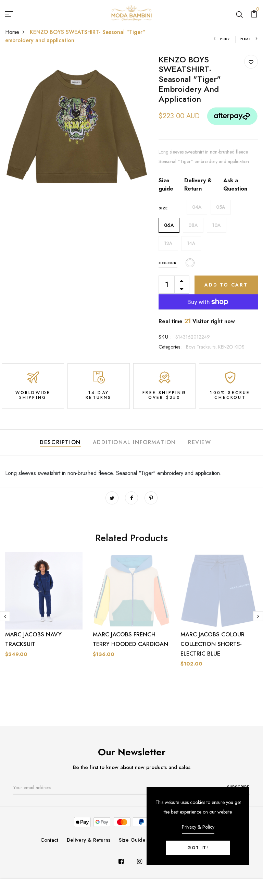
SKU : (165, 336)
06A (169, 225)
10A (216, 225)
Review (199, 442)
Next (246, 38)
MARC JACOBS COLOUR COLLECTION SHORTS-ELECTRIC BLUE (212, 644)
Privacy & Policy (198, 826)
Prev (225, 38)
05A (220, 207)
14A (191, 243)
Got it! (198, 848)
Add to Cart (226, 284)
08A (193, 225)
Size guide (166, 184)
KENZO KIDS (231, 346)
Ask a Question (235, 184)
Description (60, 442)
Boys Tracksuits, (202, 346)
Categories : (171, 346)
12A (168, 243)
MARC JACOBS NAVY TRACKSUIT (33, 639)
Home (12, 32)
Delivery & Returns (88, 840)
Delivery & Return (198, 184)
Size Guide (132, 840)
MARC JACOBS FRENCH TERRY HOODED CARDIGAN (130, 639)
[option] (44, 618)
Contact (49, 840)
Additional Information (134, 442)
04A (197, 207)
